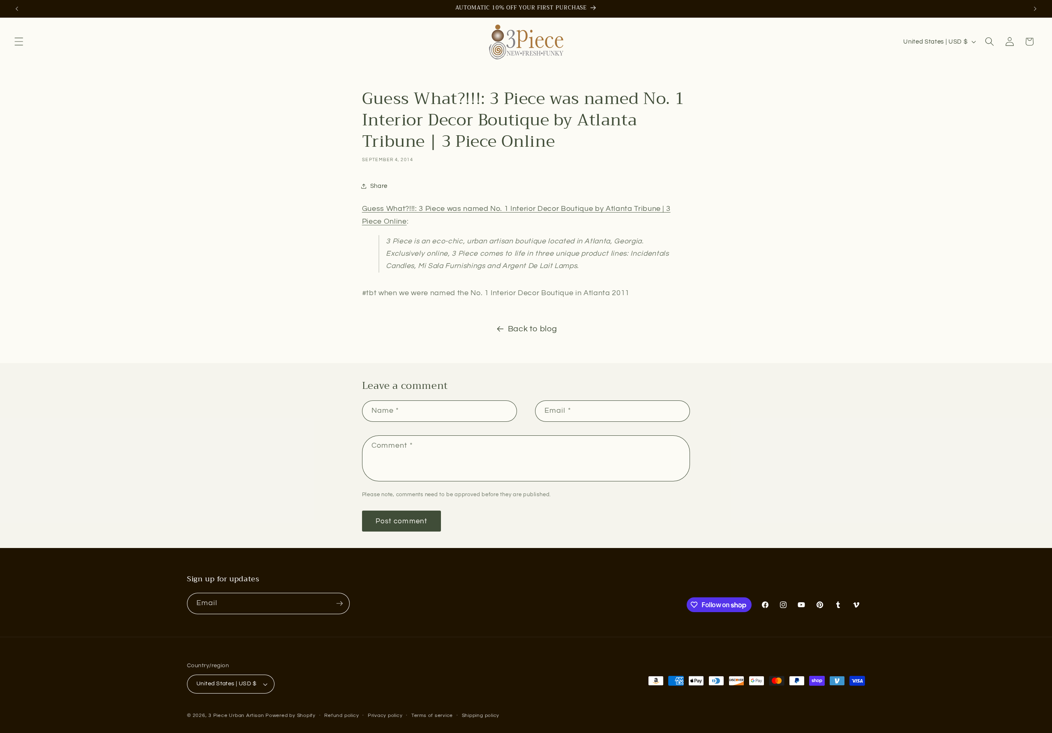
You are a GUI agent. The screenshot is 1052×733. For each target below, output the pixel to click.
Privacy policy (385, 715)
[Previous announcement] (17, 8)
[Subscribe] (339, 603)
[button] (19, 41)
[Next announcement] (1035, 8)
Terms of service (432, 715)
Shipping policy (481, 715)
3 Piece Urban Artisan (236, 715)
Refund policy (341, 715)
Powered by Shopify (290, 715)
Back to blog (532, 329)
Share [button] (379, 186)
